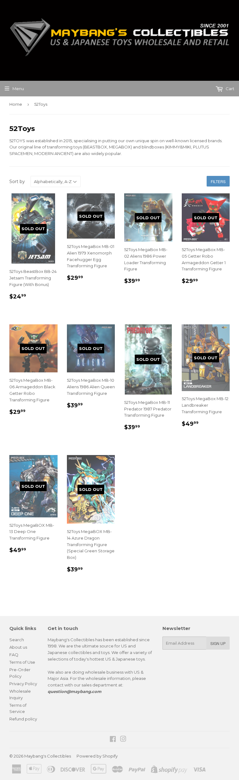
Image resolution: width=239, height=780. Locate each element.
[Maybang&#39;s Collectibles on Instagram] (123, 739)
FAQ (13, 654)
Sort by (17, 181)
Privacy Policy (23, 683)
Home (15, 104)
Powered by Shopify (97, 755)
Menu (18, 88)
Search (16, 639)
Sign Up (218, 643)
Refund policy (23, 718)
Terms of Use (22, 662)
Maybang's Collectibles (47, 755)
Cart (229, 88)
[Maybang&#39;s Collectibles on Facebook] (113, 739)
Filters (218, 181)
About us (18, 647)
